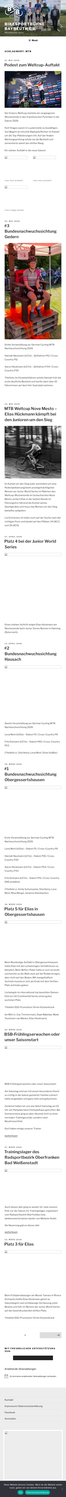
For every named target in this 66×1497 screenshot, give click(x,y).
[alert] (33, 1376)
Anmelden (10, 1418)
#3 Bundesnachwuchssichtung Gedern (30, 231)
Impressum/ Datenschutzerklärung (24, 1406)
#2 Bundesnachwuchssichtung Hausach (30, 654)
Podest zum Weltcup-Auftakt (32, 65)
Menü (35, 40)
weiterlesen (11, 1135)
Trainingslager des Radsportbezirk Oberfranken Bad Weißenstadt (31, 1157)
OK (20, 1492)
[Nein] (62, 1488)
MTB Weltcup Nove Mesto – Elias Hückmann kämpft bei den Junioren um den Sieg (30, 414)
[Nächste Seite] (50, 1335)
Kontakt (9, 1400)
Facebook (10, 1412)
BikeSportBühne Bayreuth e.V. (25, 26)
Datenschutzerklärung (38, 1492)
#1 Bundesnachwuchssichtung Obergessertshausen (30, 774)
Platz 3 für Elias (19, 1244)
